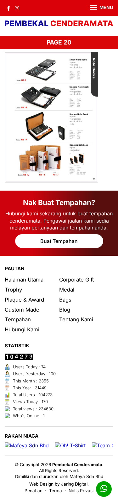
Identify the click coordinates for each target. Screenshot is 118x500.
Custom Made (22, 310)
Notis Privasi (81, 490)
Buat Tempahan (59, 241)
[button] (97, 8)
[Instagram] (17, 8)
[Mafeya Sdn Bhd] (27, 445)
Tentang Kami (76, 319)
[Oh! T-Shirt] (70, 445)
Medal (66, 290)
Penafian (33, 490)
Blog (64, 310)
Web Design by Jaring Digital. (59, 484)
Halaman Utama (24, 279)
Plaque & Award (24, 300)
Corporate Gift (76, 279)
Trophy (13, 290)
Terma (55, 490)
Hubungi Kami (22, 329)
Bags (65, 300)
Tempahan (18, 319)
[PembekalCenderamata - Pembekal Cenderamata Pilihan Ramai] (59, 24)
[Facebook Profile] (8, 8)
